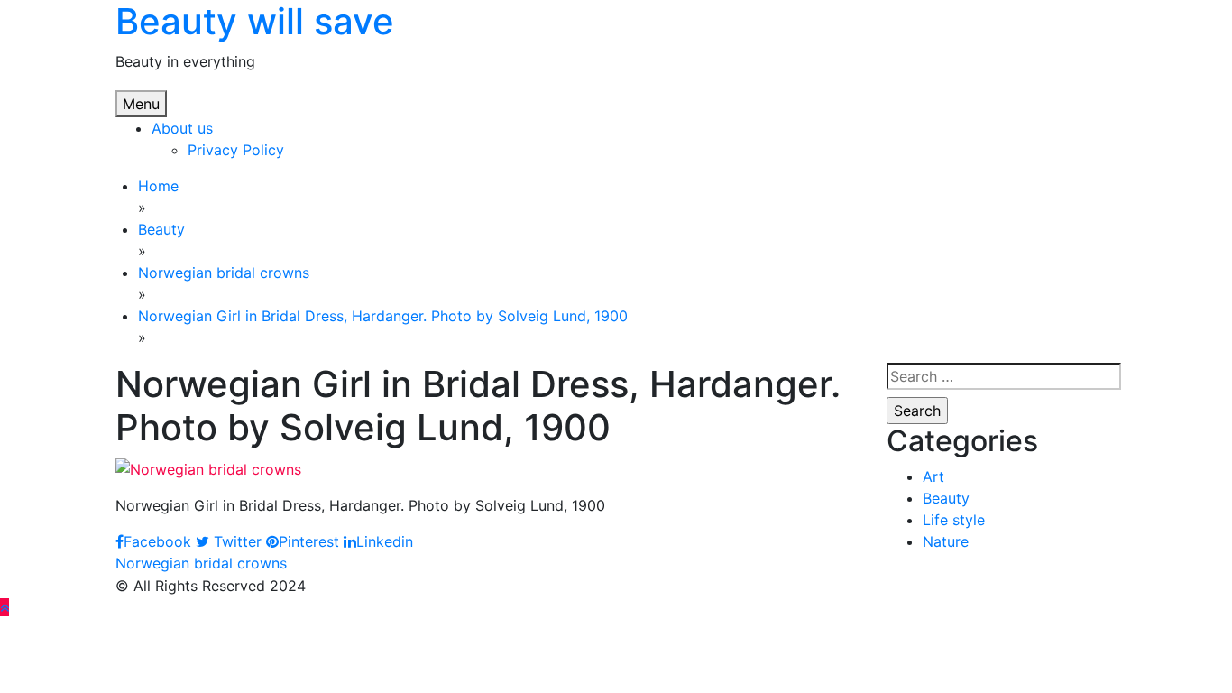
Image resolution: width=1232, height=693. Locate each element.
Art (933, 476)
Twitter (235, 541)
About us (182, 128)
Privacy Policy (236, 150)
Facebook (157, 541)
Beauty (946, 498)
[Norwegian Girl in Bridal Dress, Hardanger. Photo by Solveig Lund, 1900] (208, 467)
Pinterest (309, 541)
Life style (954, 520)
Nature (946, 541)
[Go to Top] (4, 607)
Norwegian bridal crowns (201, 563)
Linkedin (384, 541)
